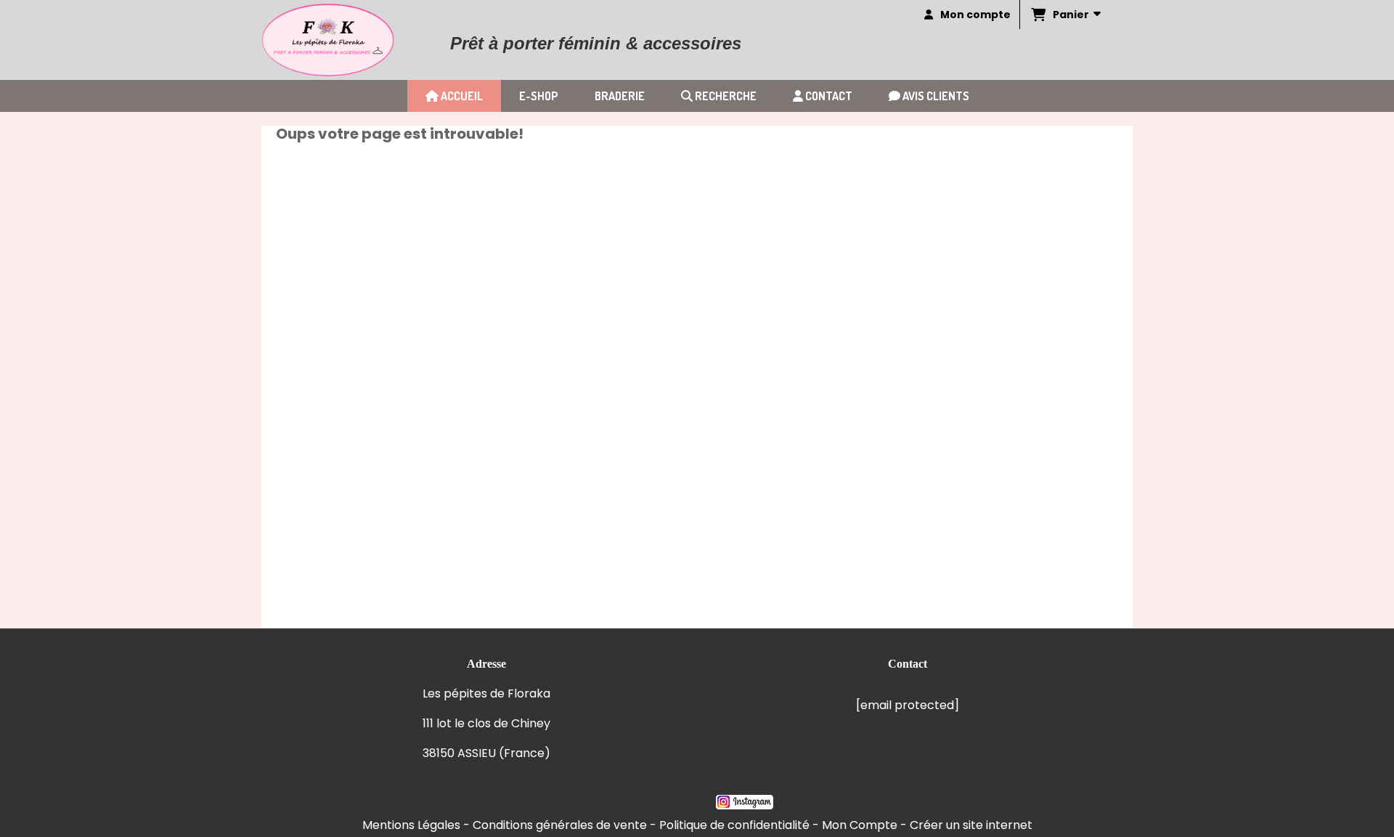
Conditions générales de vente (560, 825)
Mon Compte (859, 825)
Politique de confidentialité (734, 825)
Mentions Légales (411, 825)
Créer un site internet (971, 825)
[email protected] (907, 705)
